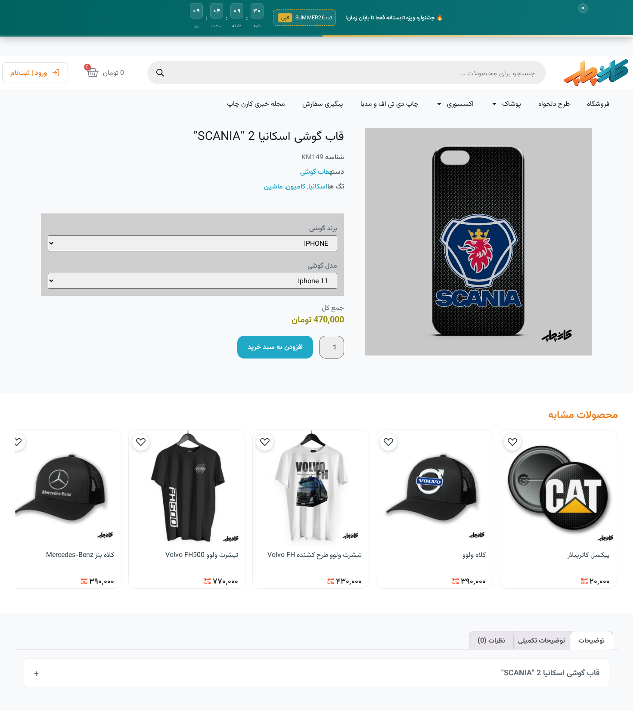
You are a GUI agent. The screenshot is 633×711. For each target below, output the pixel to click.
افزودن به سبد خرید (275, 346)
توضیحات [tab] (591, 640)
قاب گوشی (314, 171)
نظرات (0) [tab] (491, 640)
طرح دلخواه (554, 103)
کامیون (295, 186)
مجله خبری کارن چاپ (256, 103)
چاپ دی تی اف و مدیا (389, 103)
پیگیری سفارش (322, 103)
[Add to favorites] (512, 442)
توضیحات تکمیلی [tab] (541, 640)
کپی (285, 17)
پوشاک (511, 103)
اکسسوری (460, 103)
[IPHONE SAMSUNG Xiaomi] (192, 243)
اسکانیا (317, 186)
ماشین (273, 186)
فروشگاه (598, 103)
